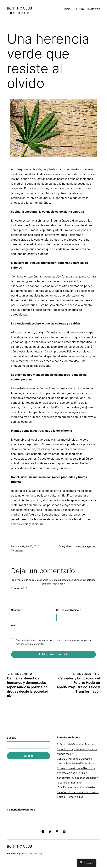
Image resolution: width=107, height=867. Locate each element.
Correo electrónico (68, 610)
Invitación (93, 9)
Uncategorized (88, 546)
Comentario (19, 588)
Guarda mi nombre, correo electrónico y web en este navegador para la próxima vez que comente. (54, 642)
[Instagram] (57, 831)
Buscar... (12, 737)
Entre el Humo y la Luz (70, 796)
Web (13, 625)
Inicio (67, 9)
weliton (19, 550)
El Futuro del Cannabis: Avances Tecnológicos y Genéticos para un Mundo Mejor (77, 749)
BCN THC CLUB (19, 8)
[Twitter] (50, 831)
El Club (79, 9)
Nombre (17, 610)
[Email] (63, 831)
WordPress (36, 853)
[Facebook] (42, 831)
